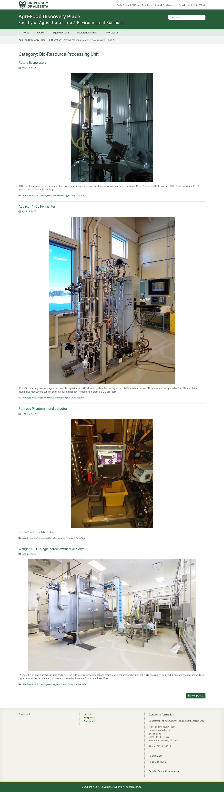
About (40, 32)
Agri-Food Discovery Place (49, 16)
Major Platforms (87, 32)
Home (26, 32)
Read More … (103, 678)
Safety (87, 714)
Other (63, 684)
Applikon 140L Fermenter (37, 206)
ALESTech (200, 5)
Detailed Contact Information (164, 771)
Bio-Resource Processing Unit (37, 195)
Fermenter (58, 397)
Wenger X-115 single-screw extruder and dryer (52, 549)
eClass (180, 5)
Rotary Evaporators (33, 63)
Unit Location (54, 40)
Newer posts (195, 695)
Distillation (58, 195)
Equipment (89, 717)
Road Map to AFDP (158, 762)
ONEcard (136, 5)
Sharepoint (24, 714)
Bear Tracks (147, 5)
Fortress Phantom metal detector (43, 409)
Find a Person (123, 5)
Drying (56, 684)
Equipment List (61, 32)
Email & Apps (169, 5)
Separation (58, 538)
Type (67, 195)
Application (89, 721)
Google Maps (155, 756)
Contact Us (112, 32)
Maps (158, 5)
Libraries (190, 5)
